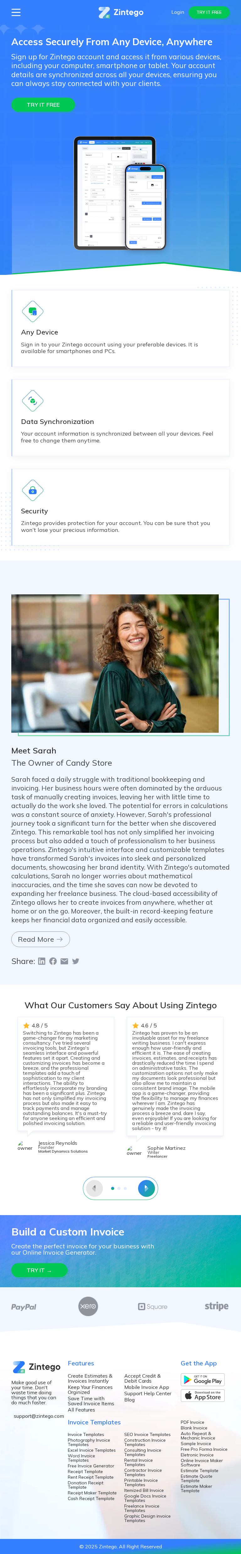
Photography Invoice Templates (89, 1442)
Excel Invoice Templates (92, 1450)
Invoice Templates (86, 1434)
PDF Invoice (192, 1422)
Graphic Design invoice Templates (147, 1518)
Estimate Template (199, 1470)
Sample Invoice (196, 1443)
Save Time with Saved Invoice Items (91, 1401)
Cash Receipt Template (91, 1498)
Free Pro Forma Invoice (204, 1449)
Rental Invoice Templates (138, 1462)
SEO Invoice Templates (147, 1434)
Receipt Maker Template (92, 1493)
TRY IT (39, 1270)
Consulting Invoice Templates (142, 1452)
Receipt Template (85, 1471)
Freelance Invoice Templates (141, 1508)
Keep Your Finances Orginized (90, 1390)
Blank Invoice (194, 1428)
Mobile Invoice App (146, 1387)
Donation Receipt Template (85, 1485)
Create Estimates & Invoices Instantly (90, 1378)
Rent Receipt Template (91, 1477)
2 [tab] (118, 1188)
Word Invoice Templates (81, 1458)
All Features (81, 1409)
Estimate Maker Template (196, 1488)
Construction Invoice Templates (145, 1442)
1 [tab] (112, 1188)
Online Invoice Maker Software (202, 1462)
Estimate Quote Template (196, 1478)
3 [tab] (125, 1188)
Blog (129, 1399)
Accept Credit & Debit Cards (142, 1378)
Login (177, 12)
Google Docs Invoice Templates (145, 1498)
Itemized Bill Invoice (144, 1490)
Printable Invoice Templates (141, 1482)
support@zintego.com (39, 1415)
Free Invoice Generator (91, 1466)
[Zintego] (120, 12)
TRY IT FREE (209, 12)
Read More (37, 939)
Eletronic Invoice (197, 1455)
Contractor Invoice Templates (143, 1472)
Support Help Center (147, 1393)
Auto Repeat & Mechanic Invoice (198, 1435)
